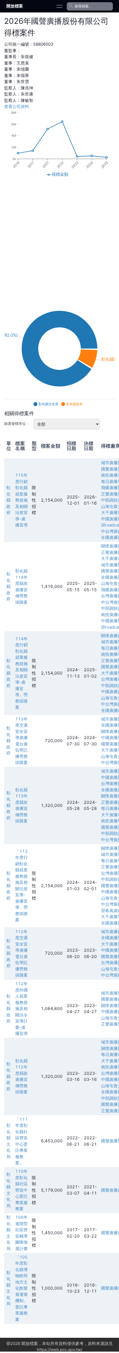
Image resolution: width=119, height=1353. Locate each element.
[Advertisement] (59, 238)
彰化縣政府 (8, 500)
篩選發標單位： (16, 423)
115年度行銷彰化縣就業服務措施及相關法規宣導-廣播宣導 (21, 500)
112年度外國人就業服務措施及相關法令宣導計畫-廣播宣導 (21, 1008)
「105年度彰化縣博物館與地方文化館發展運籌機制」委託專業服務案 (21, 1288)
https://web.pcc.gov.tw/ (59, 1349)
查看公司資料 (16, 106)
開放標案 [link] (14, 6)
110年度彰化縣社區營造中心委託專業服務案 (21, 1190)
